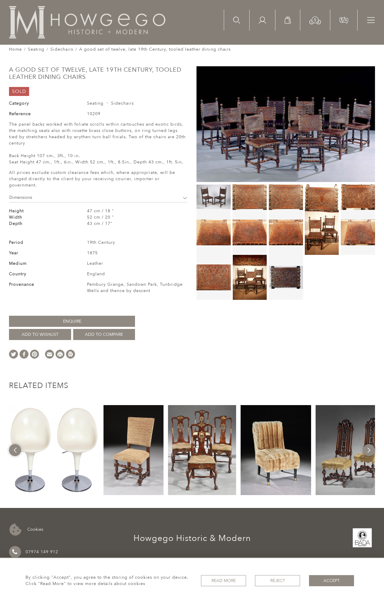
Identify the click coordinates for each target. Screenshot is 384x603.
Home (15, 49)
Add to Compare (104, 334)
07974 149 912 (42, 552)
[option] (54, 450)
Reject (277, 581)
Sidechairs (61, 49)
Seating (36, 49)
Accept (331, 581)
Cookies (34, 529)
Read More (224, 581)
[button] (315, 20)
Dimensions (20, 197)
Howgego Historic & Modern (192, 538)
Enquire (72, 321)
